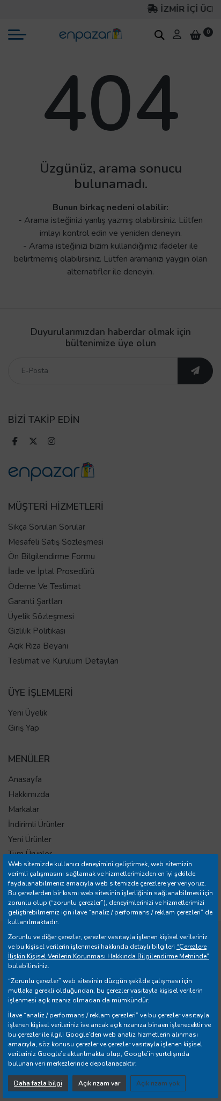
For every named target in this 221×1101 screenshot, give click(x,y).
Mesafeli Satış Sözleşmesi (56, 542)
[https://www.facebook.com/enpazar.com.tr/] (15, 442)
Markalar (23, 809)
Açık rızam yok (158, 1083)
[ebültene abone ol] (195, 371)
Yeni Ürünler (29, 839)
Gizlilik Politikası (36, 631)
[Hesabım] (177, 34)
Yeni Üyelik (27, 713)
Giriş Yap (23, 728)
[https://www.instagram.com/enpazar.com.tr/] (51, 442)
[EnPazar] (90, 34)
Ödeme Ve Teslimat (44, 586)
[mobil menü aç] (17, 34)
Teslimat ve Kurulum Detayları (63, 661)
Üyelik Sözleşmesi (41, 616)
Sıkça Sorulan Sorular (46, 527)
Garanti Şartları (35, 601)
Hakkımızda (28, 794)
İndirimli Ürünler (36, 824)
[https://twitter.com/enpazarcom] (33, 442)
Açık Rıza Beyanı (38, 646)
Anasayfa (25, 779)
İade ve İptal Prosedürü (51, 571)
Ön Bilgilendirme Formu (51, 556)
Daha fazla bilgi (38, 1083)
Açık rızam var (99, 1083)
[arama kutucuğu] (159, 35)
